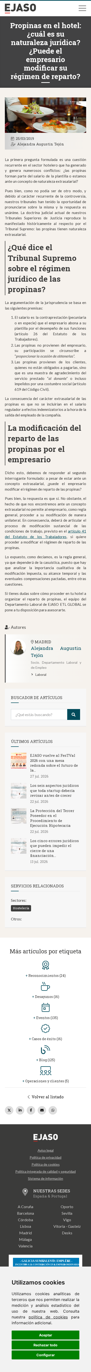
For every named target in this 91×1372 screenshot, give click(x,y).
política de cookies (48, 1317)
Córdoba (25, 1219)
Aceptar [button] (45, 1335)
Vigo (67, 1219)
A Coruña (25, 1206)
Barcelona (25, 1213)
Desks (67, 1232)
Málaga (25, 1239)
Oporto (67, 1206)
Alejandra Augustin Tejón (40, 144)
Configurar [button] (45, 1355)
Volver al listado (47, 1096)
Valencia (25, 1246)
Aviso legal (46, 1150)
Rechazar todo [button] (45, 1345)
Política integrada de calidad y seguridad (45, 1171)
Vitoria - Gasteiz (67, 1226)
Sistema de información (45, 1178)
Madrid (25, 1232)
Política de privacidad (45, 1157)
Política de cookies (46, 1164)
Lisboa (25, 1226)
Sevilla (67, 1213)
